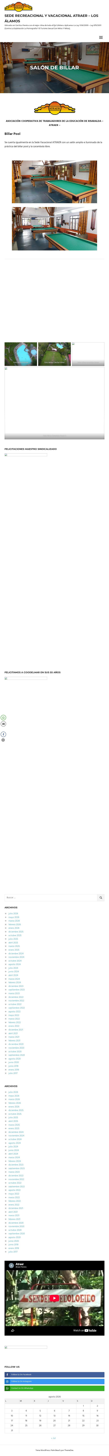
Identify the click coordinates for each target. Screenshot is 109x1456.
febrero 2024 (15, 982)
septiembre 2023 (17, 990)
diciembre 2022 (16, 997)
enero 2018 (14, 1070)
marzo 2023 (14, 993)
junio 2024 (14, 972)
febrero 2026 (15, 924)
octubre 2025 (15, 935)
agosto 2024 (15, 964)
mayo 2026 (14, 917)
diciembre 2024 (16, 954)
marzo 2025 (14, 946)
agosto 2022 (15, 1012)
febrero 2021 (14, 1041)
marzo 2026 (14, 921)
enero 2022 (14, 1026)
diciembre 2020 (16, 1044)
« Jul (53, 1438)
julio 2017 (13, 1073)
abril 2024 (13, 975)
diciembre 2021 (16, 1030)
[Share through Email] (3, 724)
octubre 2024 (15, 961)
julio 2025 (13, 939)
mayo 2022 (14, 1015)
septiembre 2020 (17, 1055)
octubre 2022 (15, 1004)
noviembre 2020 (16, 1048)
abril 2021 (13, 1033)
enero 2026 (14, 928)
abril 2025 (13, 943)
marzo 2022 (14, 1019)
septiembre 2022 (17, 1008)
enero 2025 (14, 950)
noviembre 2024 (16, 957)
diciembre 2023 (16, 986)
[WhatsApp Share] (3, 717)
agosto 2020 (15, 1059)
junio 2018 (13, 1066)
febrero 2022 (15, 1022)
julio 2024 (13, 968)
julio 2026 (13, 914)
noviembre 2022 (16, 1001)
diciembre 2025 (16, 932)
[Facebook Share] (3, 734)
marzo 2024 (14, 979)
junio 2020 (14, 1062)
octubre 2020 (15, 1052)
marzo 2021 (14, 1037)
